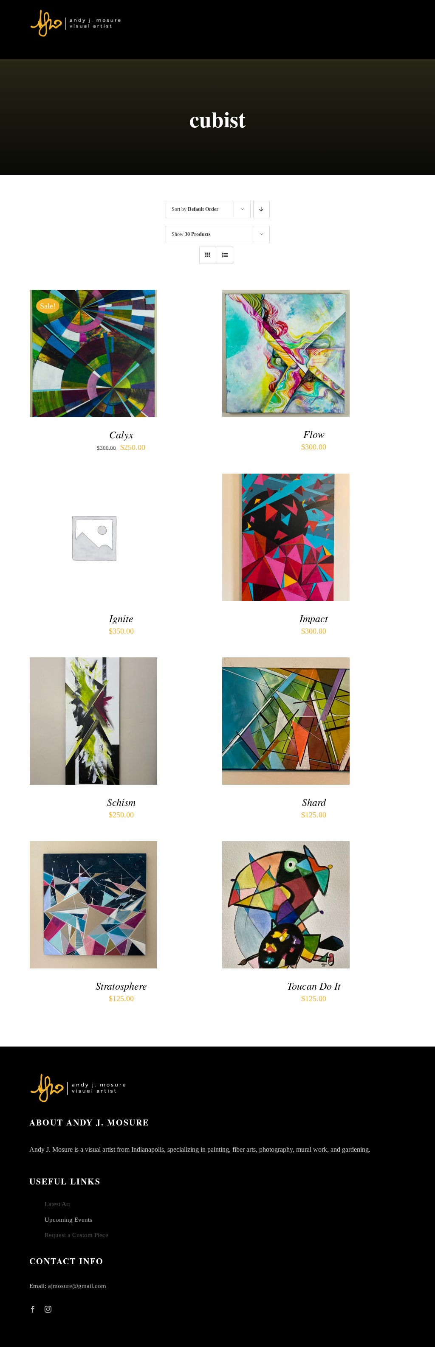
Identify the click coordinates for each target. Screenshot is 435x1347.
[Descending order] (261, 209)
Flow (314, 434)
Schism (121, 801)
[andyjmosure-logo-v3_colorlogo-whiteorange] (76, 12)
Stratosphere (121, 985)
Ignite (121, 618)
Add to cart (87, 352)
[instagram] (48, 1309)
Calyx (121, 434)
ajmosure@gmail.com (77, 1285)
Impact (313, 618)
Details (52, 359)
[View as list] (224, 255)
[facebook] (32, 1309)
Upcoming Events (68, 1219)
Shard (314, 801)
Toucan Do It (314, 985)
